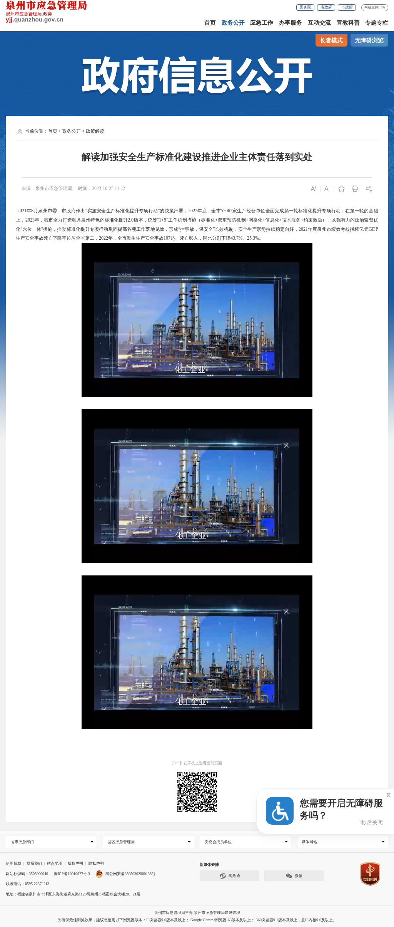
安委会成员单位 (218, 842)
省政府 (326, 7)
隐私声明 (96, 863)
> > (76, 131)
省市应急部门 (22, 842)
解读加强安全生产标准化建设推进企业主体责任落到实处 (197, 157)
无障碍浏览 (369, 40)
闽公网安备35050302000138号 (130, 874)
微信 (298, 876)
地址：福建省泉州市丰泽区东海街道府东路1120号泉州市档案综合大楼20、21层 (73, 894)
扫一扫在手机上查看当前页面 (197, 763)
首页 (210, 23)
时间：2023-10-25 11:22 (101, 188)
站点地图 (54, 863)
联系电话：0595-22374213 (27, 884)
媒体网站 (309, 842)
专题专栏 (376, 23)
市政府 (347, 7)
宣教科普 (348, 23)
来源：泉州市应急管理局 (47, 188)
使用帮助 (13, 863)
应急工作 (261, 23)
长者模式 (331, 40)
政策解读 (95, 131)
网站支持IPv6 (374, 7)
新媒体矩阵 (209, 864)
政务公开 (233, 23)
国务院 (305, 7)
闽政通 (234, 876)
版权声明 (75, 863)
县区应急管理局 (121, 842)
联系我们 (34, 863)
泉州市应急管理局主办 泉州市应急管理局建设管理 (197, 912)
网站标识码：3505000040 (27, 874)
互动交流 (319, 23)
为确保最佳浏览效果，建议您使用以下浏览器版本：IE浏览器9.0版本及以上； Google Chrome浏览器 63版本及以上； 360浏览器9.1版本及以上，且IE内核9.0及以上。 (197, 920)
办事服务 (290, 23)
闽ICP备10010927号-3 (72, 874)
